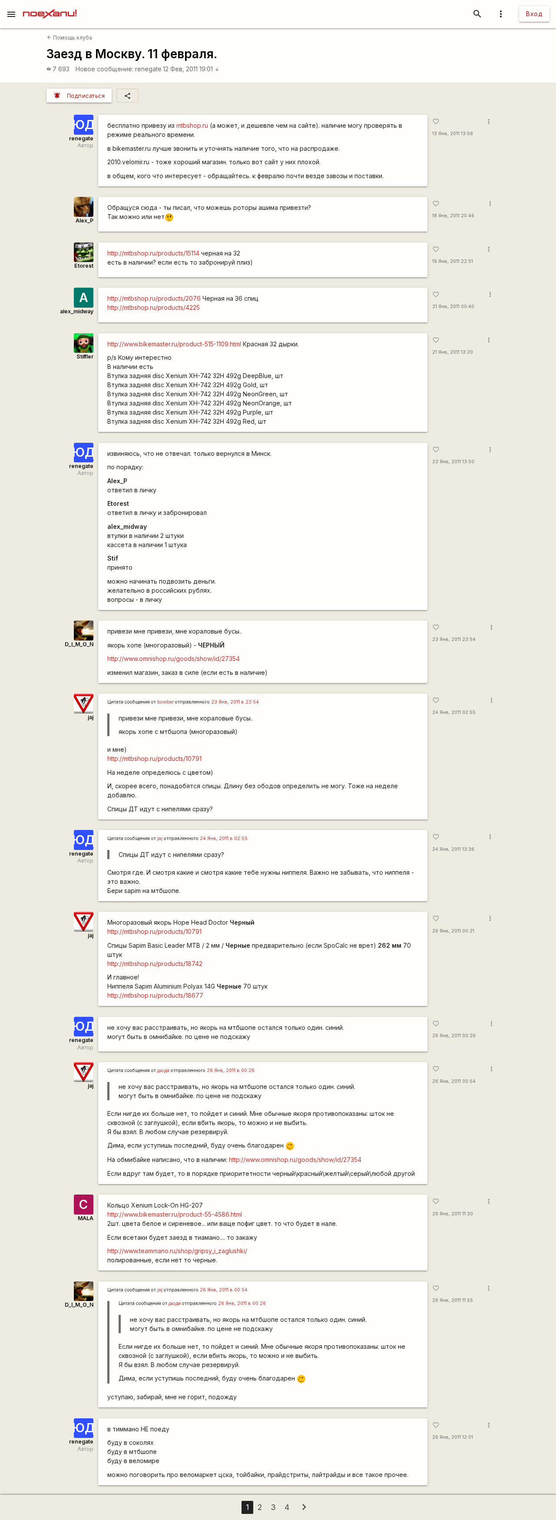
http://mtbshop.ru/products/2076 (154, 298)
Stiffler (84, 356)
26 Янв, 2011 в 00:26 (231, 1070)
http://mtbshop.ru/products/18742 (154, 963)
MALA (85, 1218)
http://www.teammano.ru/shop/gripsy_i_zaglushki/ (177, 1250)
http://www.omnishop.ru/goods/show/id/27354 (173, 658)
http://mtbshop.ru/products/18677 (155, 995)
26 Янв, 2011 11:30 (452, 1214)
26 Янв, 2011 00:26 (454, 1036)
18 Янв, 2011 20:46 (453, 216)
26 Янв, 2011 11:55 (452, 1300)
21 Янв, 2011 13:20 (452, 352)
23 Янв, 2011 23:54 (454, 639)
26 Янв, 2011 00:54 (454, 1081)
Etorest (83, 265)
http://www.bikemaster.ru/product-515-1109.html (174, 344)
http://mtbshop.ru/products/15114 (153, 253)
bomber (165, 702)
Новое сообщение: (104, 69)
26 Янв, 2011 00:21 (453, 931)
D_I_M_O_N (79, 644)
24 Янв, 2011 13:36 (453, 849)
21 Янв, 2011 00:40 (453, 306)
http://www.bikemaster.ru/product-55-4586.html (174, 1214)
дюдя (163, 1070)
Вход (534, 13)
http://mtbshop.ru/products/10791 (154, 758)
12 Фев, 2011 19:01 (191, 69)
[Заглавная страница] (49, 6)
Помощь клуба (69, 37)
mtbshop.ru (192, 125)
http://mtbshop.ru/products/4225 (153, 307)
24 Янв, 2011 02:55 (454, 712)
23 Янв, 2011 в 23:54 (235, 702)
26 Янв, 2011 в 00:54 (224, 1290)
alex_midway (76, 311)
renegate (148, 69)
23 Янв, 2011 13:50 (453, 462)
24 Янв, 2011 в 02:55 (224, 838)
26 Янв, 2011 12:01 (452, 1437)
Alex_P (84, 220)
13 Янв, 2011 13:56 (452, 133)
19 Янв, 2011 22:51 (452, 261)
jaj (90, 717)
